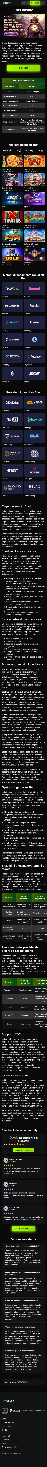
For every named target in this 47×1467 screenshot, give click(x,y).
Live (16, 151)
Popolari (5, 151)
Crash (27, 151)
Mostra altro (23, 1228)
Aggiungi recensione (24, 1150)
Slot (38, 151)
